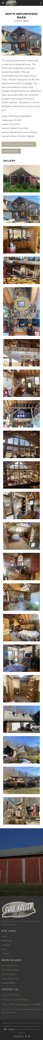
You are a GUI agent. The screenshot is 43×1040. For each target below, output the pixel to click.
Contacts (5, 953)
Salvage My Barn (8, 983)
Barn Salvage (7, 940)
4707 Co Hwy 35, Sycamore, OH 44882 (24, 1004)
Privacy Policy (35, 1023)
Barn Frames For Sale (10, 965)
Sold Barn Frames (8, 974)
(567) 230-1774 (14, 995)
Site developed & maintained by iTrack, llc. (27, 1031)
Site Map (35, 1026)
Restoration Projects (10, 970)
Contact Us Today (20, 999)
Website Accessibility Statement (17, 1026)
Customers (6, 945)
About (4, 949)
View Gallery (11, 151)
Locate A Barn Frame (10, 978)
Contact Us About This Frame (19, 144)
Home (4, 936)
